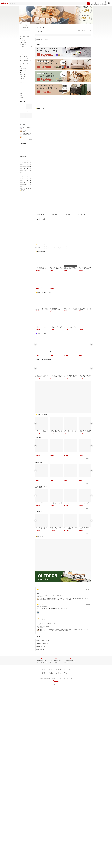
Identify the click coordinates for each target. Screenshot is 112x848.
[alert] (63, 38)
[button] (108, 4)
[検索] (88, 6)
